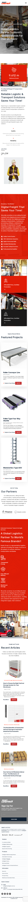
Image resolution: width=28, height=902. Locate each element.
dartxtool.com (14, 898)
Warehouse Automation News (8, 877)
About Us (4, 871)
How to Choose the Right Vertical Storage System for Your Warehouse (13, 685)
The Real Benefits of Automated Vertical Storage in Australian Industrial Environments (13, 729)
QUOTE (18, 383)
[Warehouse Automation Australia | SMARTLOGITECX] (6, 3)
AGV (4, 422)
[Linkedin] (2, 894)
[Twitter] (10, 894)
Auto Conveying (6, 374)
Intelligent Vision (5, 861)
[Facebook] (5, 894)
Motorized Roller (5, 863)
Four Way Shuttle (9, 422)
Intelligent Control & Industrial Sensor (10, 865)
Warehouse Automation (17, 680)
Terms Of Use (5, 873)
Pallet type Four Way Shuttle (11, 420)
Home (3, 42)
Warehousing (8, 423)
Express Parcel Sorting (7, 848)
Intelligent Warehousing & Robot (13, 423)
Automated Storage (8, 680)
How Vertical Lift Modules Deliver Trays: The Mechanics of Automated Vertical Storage (13, 773)
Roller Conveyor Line (11, 372)
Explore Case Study (10, 383)
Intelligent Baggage (6, 859)
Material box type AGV (12, 468)
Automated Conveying (7, 856)
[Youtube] (7, 894)
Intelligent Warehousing (7, 844)
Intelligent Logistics (6, 846)
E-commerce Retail (6, 842)
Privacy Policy (5, 875)
